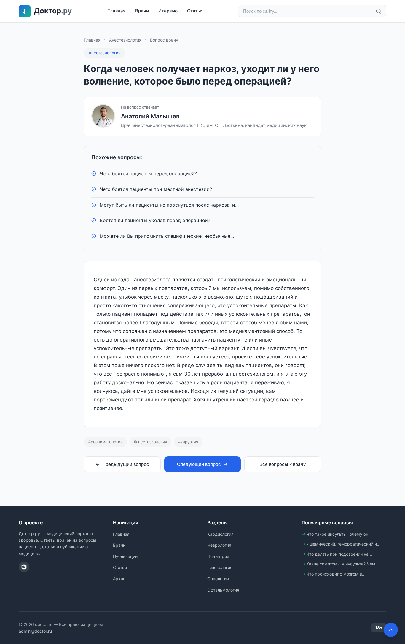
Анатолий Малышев (150, 116)
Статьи (195, 11)
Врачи (142, 11)
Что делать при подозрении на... (339, 554)
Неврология (219, 545)
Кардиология (220, 534)
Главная (116, 11)
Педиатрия (218, 556)
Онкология (218, 578)
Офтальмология (223, 589)
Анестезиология (125, 39)
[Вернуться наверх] (391, 630)
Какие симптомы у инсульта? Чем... (342, 563)
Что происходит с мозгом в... (336, 573)
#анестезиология (150, 441)
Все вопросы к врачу (282, 464)
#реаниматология (105, 441)
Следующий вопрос (199, 464)
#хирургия (188, 441)
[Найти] (378, 11)
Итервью (168, 11)
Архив (119, 578)
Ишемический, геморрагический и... (343, 543)
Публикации (125, 556)
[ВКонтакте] (24, 567)
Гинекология (219, 567)
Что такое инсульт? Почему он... (339, 534)
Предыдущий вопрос (125, 464)
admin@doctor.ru (35, 631)
